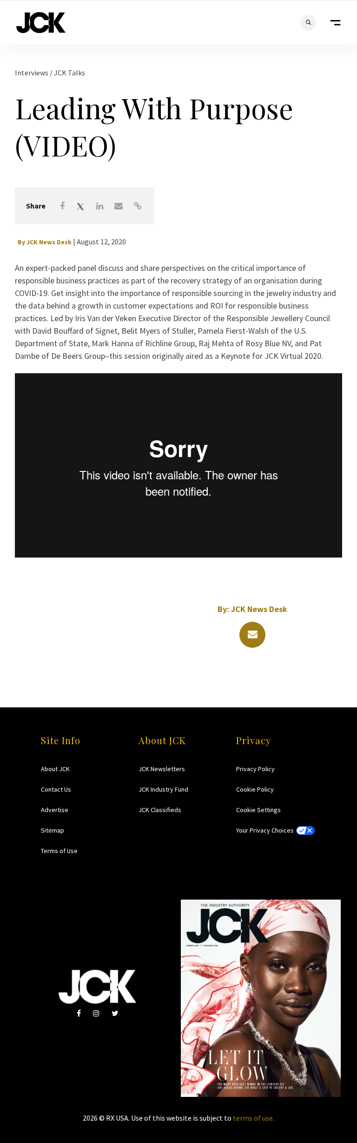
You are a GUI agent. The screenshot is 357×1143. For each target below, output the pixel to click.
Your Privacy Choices (265, 830)
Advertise (54, 810)
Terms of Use (59, 851)
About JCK (55, 769)
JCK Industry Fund (163, 789)
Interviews (32, 72)
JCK (41, 22)
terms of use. (253, 1118)
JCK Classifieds (160, 810)
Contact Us (56, 789)
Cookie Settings (258, 810)
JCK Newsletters (162, 769)
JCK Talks (69, 72)
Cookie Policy (255, 789)
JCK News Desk (49, 242)
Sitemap (52, 830)
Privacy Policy (255, 769)
